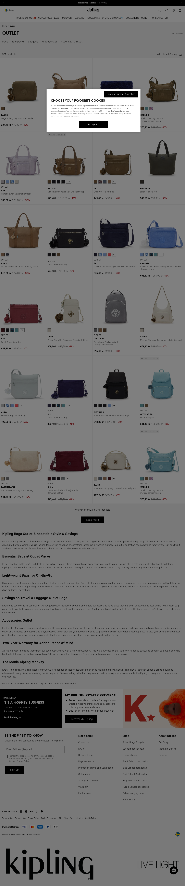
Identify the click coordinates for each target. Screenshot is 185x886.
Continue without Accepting (121, 94)
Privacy (54, 108)
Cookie (64, 108)
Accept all (93, 124)
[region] (93, 110)
